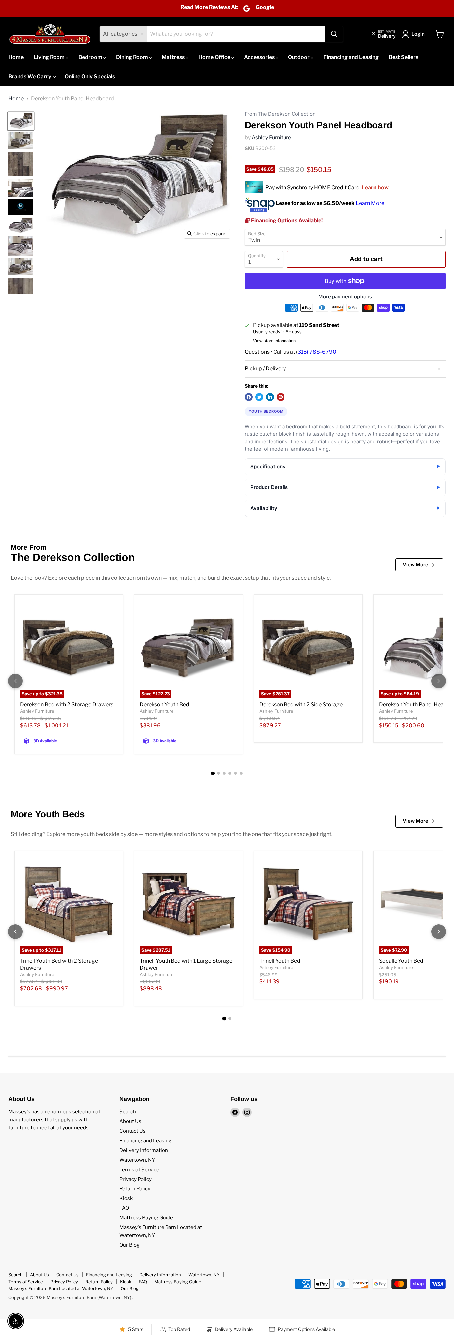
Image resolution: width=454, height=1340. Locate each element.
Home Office (214, 57)
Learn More (370, 203)
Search (127, 1112)
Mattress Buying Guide (146, 1218)
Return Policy (134, 1189)
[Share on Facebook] (249, 397)
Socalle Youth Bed (401, 961)
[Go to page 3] (224, 773)
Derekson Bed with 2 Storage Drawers (66, 704)
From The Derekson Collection (280, 114)
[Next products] (438, 681)
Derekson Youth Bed (164, 704)
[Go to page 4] (229, 773)
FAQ (124, 1208)
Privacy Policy (135, 1179)
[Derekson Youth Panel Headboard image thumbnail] (21, 121)
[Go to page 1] (213, 773)
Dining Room (132, 57)
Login (418, 34)
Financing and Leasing (351, 57)
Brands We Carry (30, 76)
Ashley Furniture (271, 137)
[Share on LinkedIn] (270, 397)
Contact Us (132, 1131)
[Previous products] (15, 681)
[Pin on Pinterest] (280, 397)
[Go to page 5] (235, 773)
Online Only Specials (90, 76)
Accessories (260, 57)
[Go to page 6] (241, 773)
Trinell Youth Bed (279, 961)
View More (415, 564)
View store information (274, 341)
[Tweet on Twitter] (259, 397)
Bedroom (90, 57)
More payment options (345, 297)
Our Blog (129, 1245)
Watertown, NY (137, 1160)
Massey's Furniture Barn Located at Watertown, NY (60, 1288)
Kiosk (126, 1198)
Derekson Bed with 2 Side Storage (301, 704)
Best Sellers (403, 57)
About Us (130, 1121)
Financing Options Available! (286, 220)
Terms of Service (139, 1170)
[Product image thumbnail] (21, 141)
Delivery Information (143, 1150)
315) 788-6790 (317, 352)
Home (16, 57)
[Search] (334, 34)
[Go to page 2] (218, 773)
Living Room (50, 57)
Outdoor (299, 57)
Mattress (174, 57)
